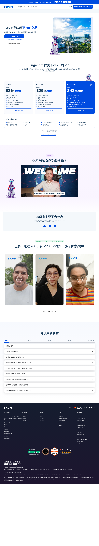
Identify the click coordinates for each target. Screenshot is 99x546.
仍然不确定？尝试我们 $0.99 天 (48, 135)
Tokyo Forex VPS (80, 432)
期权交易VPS (7, 429)
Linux (5, 426)
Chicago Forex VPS (81, 418)
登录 (70, 7)
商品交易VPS (7, 436)
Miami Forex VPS (80, 420)
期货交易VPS (7, 431)
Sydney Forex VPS (81, 437)
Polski (14, 467)
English (6, 467)
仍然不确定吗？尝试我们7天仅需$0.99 (13, 39)
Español (19, 467)
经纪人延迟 (31, 7)
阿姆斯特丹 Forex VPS (81, 425)
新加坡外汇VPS (80, 430)
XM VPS (60, 425)
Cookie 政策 (16, 472)
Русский (11, 467)
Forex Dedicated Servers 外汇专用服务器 (13, 419)
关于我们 (42, 418)
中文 (22, 467)
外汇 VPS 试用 (7, 422)
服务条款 (6, 472)
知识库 (41, 416)
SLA (21, 472)
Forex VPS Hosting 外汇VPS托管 (11, 416)
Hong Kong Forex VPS (82, 439)
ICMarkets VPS (62, 420)
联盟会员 (6, 424)
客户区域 (24, 416)
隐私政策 (11, 472)
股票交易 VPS (7, 438)
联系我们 (42, 420)
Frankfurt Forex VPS (81, 441)
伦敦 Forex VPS (80, 423)
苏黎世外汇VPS (80, 427)
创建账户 (24, 420)
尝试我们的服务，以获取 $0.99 (82, 6)
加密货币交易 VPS (8, 433)
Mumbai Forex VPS (81, 434)
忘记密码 (24, 418)
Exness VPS (61, 423)
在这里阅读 (80, 475)
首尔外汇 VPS (79, 443)
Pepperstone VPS (63, 418)
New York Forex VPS (81, 416)
